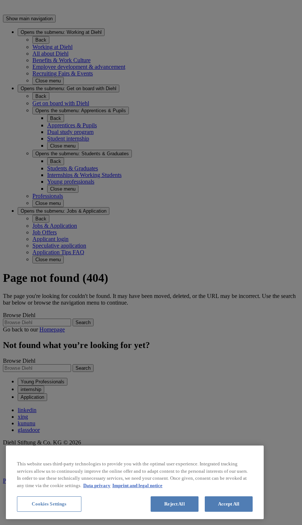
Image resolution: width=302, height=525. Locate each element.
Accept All (228, 504)
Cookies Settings (49, 504)
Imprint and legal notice (137, 485)
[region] (135, 482)
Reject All (174, 504)
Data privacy (96, 485)
